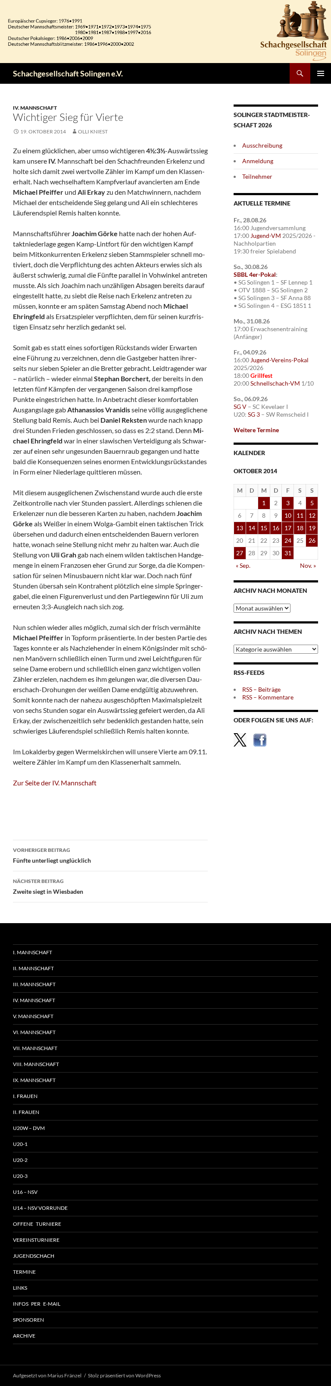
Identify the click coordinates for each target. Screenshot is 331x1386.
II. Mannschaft (33, 968)
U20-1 (20, 1144)
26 (312, 540)
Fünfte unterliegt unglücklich (52, 855)
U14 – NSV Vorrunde (40, 1208)
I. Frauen (25, 1096)
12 (312, 515)
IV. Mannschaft (35, 107)
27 (239, 553)
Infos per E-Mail (36, 1304)
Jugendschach (33, 1256)
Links (20, 1288)
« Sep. (243, 565)
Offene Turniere (37, 1224)
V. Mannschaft (33, 1016)
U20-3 (20, 1176)
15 (263, 528)
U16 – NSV (25, 1192)
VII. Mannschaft (35, 1048)
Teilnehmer (257, 176)
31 (287, 553)
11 (300, 515)
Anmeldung (257, 161)
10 (287, 515)
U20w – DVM (29, 1128)
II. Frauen (26, 1112)
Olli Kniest (93, 131)
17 (287, 528)
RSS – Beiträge (261, 689)
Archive (24, 1335)
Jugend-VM (265, 235)
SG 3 (254, 414)
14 (251, 528)
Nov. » (308, 565)
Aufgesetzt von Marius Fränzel (47, 1375)
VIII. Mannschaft (36, 1064)
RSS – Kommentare (268, 697)
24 (287, 540)
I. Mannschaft (32, 952)
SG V (240, 406)
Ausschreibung (262, 145)
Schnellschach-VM (275, 383)
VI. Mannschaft (34, 1032)
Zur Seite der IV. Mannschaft (55, 782)
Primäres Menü (320, 73)
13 (239, 528)
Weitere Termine (256, 430)
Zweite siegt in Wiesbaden (48, 886)
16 (275, 528)
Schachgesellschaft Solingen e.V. (68, 73)
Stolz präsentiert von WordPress (124, 1375)
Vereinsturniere (36, 1240)
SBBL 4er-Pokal (255, 274)
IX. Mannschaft (34, 1080)
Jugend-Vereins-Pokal (279, 360)
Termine (24, 1272)
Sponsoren (28, 1319)
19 (312, 528)
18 (300, 528)
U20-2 (20, 1160)
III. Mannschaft (34, 984)
